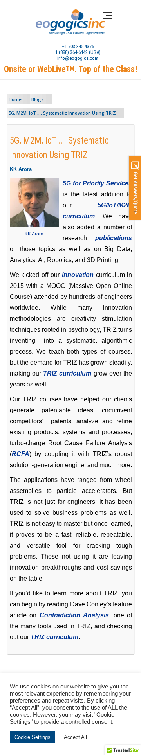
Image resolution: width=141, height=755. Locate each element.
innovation (78, 274)
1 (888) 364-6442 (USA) (78, 52)
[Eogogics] (70, 22)
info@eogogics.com (77, 58)
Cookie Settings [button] (32, 737)
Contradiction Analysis (74, 615)
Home (15, 99)
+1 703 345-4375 (78, 46)
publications (113, 238)
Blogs (37, 99)
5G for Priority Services (97, 183)
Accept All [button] (75, 737)
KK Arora (34, 234)
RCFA (20, 454)
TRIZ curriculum (67, 373)
